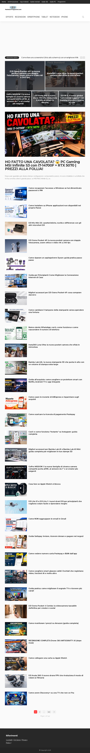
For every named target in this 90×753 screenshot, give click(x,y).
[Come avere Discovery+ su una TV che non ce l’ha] (16, 698)
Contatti (9, 740)
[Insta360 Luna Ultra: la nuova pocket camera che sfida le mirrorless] (16, 350)
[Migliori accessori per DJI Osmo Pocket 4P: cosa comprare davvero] (16, 298)
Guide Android (35, 2)
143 (49, 712)
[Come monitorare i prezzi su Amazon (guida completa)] (16, 629)
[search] (83, 17)
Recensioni (20, 16)
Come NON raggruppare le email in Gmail (47, 519)
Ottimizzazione (13, 2)
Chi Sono (17, 740)
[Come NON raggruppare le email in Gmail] (16, 524)
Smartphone (33, 16)
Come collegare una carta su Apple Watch (48, 658)
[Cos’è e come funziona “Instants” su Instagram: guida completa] (16, 437)
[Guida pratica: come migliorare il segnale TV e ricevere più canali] (16, 594)
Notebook (55, 16)
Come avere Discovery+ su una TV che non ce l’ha (51, 693)
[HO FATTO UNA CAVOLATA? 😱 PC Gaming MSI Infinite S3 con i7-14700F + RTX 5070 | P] (45, 135)
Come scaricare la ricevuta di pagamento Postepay (52, 414)
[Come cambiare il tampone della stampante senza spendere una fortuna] (16, 315)
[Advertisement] (45, 37)
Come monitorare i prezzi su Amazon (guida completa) (54, 623)
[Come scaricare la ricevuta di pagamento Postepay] (16, 420)
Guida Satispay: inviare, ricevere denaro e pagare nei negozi (56, 536)
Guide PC (53, 2)
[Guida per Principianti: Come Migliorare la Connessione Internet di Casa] (16, 281)
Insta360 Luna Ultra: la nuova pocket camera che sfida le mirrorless (65, 74)
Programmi (61, 2)
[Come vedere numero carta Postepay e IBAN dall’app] (16, 559)
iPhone (64, 16)
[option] (49, 57)
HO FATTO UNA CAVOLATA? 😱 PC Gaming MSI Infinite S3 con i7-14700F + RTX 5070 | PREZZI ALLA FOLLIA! (42, 165)
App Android (24, 2)
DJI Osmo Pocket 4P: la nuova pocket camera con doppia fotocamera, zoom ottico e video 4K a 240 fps (25, 74)
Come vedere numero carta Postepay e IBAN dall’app (53, 554)
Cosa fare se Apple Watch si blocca (44, 484)
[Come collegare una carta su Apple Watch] (16, 663)
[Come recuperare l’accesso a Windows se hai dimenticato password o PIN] (16, 194)
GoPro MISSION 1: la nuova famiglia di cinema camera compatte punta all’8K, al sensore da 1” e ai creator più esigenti (18, 99)
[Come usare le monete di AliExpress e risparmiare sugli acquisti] (16, 402)
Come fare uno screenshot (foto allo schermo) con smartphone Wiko (50, 58)
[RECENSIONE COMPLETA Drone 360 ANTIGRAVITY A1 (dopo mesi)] (16, 646)
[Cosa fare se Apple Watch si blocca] (16, 489)
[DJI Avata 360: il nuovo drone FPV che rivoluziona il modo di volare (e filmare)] (45, 99)
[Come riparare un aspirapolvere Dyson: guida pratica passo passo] (16, 263)
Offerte (9, 16)
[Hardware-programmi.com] (13, 8)
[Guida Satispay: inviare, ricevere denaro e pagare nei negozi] (16, 542)
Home (4, 2)
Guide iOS (45, 2)
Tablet (44, 16)
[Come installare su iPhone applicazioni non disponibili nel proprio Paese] (16, 211)
